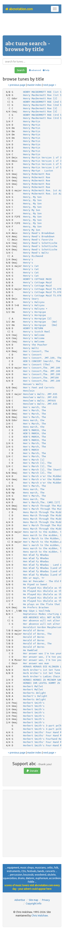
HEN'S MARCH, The (34, 436)
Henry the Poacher (35, 344)
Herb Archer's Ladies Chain (41, 676)
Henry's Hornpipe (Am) (40, 321)
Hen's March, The (34, 410)
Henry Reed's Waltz (36, 252)
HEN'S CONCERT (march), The (41, 361)
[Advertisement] (32, 25)
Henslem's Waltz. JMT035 (39, 400)
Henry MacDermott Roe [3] (40, 108)
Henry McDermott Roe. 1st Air (43, 190)
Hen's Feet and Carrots (38, 387)
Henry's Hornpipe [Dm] (40, 325)
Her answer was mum (36, 663)
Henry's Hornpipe (34, 312)
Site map (33, 900)
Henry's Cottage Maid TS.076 (42, 289)
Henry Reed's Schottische (40, 243)
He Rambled (30, 650)
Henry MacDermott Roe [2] (40, 98)
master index (34, 85)
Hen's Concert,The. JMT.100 (41, 367)
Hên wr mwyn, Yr (33, 578)
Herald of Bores (33, 630)
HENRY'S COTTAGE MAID (37, 279)
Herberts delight (34, 693)
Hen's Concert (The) (36, 364)
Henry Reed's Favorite (38, 239)
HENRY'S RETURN (33, 328)
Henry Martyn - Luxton (38, 170)
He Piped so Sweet (35, 584)
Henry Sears (31, 298)
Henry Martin (31, 121)
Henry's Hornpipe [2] (37, 318)
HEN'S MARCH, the (34, 430)
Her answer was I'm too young (43, 653)
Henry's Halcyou (33, 302)
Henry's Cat (31, 266)
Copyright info (33, 903)
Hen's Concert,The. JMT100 (41, 377)
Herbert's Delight (35, 696)
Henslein (28, 390)
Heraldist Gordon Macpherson (42, 627)
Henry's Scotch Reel (36, 331)
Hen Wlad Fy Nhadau (36, 561)
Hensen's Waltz (33, 384)
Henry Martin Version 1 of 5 (42, 164)
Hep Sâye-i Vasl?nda (36, 610)
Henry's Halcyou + (35, 308)
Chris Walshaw (39, 915)
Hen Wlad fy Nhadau (36, 555)
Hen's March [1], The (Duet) (42, 469)
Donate (33, 770)
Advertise (19, 900)
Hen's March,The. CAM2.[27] (41, 502)
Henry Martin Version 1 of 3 (42, 157)
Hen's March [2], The (37, 472)
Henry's (28, 259)
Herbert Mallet (33, 686)
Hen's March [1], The (37, 463)
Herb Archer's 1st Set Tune (41, 670)
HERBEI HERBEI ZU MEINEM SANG (43, 679)
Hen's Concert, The (36, 351)
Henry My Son (31, 210)
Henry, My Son (32, 197)
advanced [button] (36, 70)
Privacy (46, 900)
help (47, 70)
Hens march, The (33, 489)
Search (21, 70)
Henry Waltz (31, 348)
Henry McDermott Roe (36, 174)
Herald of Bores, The (37, 633)
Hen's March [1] (33, 459)
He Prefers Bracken (36, 607)
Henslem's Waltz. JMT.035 (40, 394)
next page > (49, 85)
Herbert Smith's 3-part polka (43, 725)
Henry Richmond (33, 256)
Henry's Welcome (33, 335)
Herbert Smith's (33, 702)
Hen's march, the (34, 407)
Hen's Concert (32, 354)
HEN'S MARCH (31, 449)
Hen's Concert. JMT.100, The (42, 357)
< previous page (16, 85)
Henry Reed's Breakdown (38, 233)
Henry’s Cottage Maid (37, 282)
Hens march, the (33, 420)
